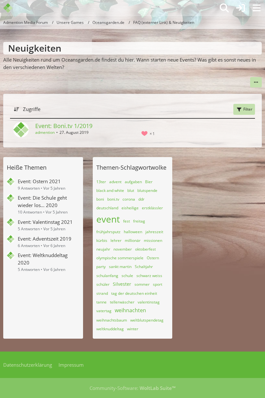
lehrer (116, 240)
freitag (139, 221)
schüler (103, 284)
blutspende (147, 190)
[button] (256, 82)
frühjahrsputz (108, 231)
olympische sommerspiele (119, 258)
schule (127, 275)
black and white (110, 190)
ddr (141, 199)
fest (126, 221)
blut (130, 190)
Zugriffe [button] (31, 109)
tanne (101, 302)
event (108, 219)
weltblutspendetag (147, 320)
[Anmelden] (240, 8)
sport (157, 284)
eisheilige (130, 208)
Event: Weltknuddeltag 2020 (43, 258)
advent (115, 181)
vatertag (103, 310)
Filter (247, 109)
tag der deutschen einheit (134, 293)
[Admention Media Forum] (12, 8)
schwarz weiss (149, 275)
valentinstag (149, 302)
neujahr (103, 249)
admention (45, 132)
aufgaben (133, 181)
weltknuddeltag (110, 329)
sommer (142, 284)
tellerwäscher (122, 302)
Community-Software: (132, 388)
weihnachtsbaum (111, 320)
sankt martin (120, 266)
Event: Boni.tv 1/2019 (63, 126)
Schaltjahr (144, 266)
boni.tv (113, 199)
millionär (133, 240)
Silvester (122, 284)
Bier (149, 181)
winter (132, 329)
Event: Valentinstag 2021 (45, 222)
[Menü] (256, 8)
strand (102, 293)
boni (100, 199)
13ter (101, 181)
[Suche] (224, 8)
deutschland (107, 208)
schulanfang (107, 275)
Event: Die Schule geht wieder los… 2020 (42, 201)
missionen (153, 240)
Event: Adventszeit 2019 (44, 238)
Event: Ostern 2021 (39, 181)
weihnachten (130, 310)
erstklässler (152, 208)
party (101, 266)
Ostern (153, 258)
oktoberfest (145, 249)
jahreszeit (154, 231)
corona (128, 199)
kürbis (101, 240)
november (122, 249)
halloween (133, 231)
